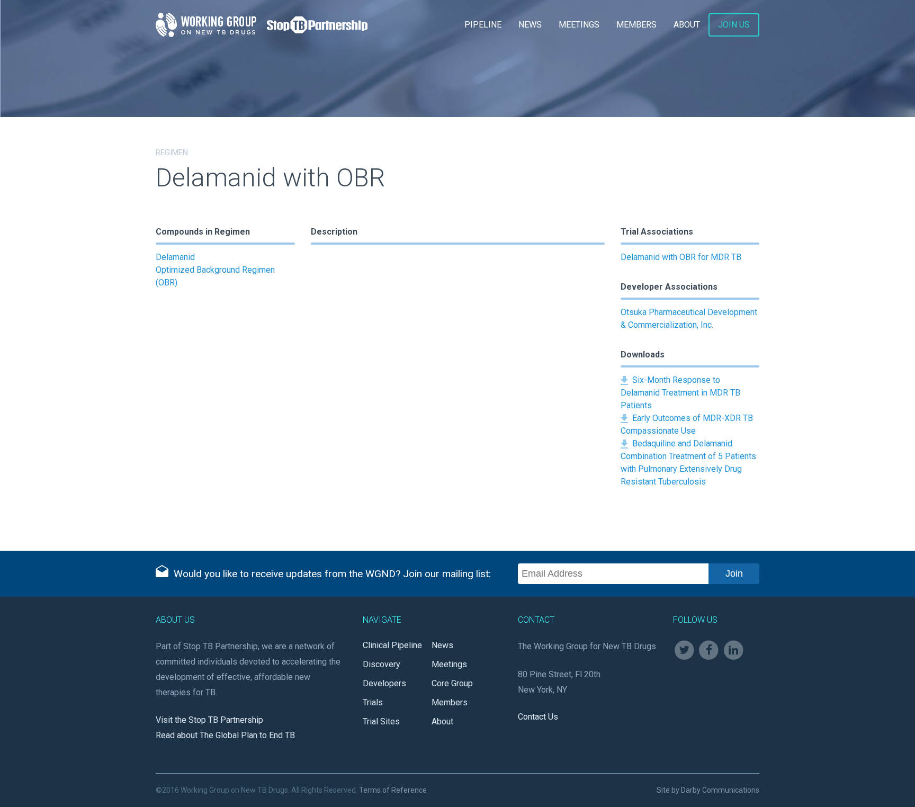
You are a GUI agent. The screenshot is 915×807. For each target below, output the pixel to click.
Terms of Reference (393, 790)
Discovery (381, 664)
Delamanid (175, 257)
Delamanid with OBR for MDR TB (681, 257)
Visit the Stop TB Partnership (209, 720)
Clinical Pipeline (392, 645)
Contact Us (538, 717)
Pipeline (482, 25)
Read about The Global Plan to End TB (225, 735)
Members (636, 25)
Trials (373, 702)
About (687, 25)
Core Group (452, 683)
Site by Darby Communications (708, 790)
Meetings (579, 25)
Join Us (734, 25)
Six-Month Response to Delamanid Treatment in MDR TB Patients (680, 392)
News (530, 25)
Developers (384, 683)
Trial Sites (381, 721)
